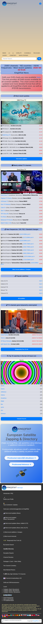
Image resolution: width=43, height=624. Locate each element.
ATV (2, 410)
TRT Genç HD (4, 213)
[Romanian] (3, 616)
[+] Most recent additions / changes (12, 532)
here (39, 77)
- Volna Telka (17, 561)
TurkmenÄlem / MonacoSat (30, 195)
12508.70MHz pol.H (28, 250)
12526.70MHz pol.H (28, 247)
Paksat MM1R (27, 198)
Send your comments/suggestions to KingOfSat (16, 509)
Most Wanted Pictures (9, 570)
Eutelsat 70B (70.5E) (17, 256)
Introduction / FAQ (8, 493)
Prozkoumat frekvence (21, 464)
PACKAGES (37, 53)
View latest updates (21, 158)
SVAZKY (4, 55)
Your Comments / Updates (10, 505)
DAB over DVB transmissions (11, 582)
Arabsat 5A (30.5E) (17, 259)
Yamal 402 (19, 217)
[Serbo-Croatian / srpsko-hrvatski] (38, 615)
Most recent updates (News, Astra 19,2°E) (16, 527)
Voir (40, 281)
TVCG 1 (3, 338)
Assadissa (3, 398)
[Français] (5, 615)
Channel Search (21, 418)
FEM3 (2, 401)
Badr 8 (17, 210)
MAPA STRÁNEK (23, 55)
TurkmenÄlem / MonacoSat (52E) (21, 262)
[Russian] (36, 615)
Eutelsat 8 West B (20, 207)
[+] (9, 53)
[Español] (17, 615)
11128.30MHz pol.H (25, 240)
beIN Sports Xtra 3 (6, 344)
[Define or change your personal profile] (40, 3)
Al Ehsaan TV (4, 201)
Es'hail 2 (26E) (15, 344)
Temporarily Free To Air (21, 349)
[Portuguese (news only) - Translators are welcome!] (15, 615)
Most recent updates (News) (12, 513)
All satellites (21, 298)
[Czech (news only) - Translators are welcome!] (24, 615)
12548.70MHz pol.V (28, 244)
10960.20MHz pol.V (28, 253)
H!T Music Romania (6, 341)
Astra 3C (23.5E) (10, 338)
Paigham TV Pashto (6, 198)
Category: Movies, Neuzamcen (11, 592)
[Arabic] (32, 615)
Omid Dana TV (5, 195)
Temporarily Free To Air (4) (14, 540)
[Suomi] (30, 615)
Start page (20, 487)
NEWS (4, 53)
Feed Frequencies (8, 597)
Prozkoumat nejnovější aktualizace (21, 458)
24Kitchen (3, 392)
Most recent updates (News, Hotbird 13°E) (16, 523)
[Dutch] (7, 615)
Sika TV (3, 210)
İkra (2, 404)
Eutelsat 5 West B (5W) (26, 147)
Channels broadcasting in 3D (13, 578)
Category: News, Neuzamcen (11, 590)
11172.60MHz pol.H (28, 237)
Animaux (3, 413)
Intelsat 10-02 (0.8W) (18, 341)
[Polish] (21, 615)
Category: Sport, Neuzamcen (11, 589)
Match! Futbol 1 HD (6, 223)
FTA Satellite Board (8, 600)
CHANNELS (27, 53)
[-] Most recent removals (9, 536)
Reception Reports (8, 553)
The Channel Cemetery (9, 565)
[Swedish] (11, 615)
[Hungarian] (5, 616)
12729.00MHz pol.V (28, 259)
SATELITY (19, 53)
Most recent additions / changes (21, 269)
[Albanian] (7, 616)
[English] (3, 615)
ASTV (2, 407)
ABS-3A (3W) (22, 135)
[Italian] (19, 615)
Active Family (4, 335)
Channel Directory (8, 557)
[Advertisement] (21, 28)
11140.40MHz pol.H (25, 234)
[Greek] (28, 615)
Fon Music (3, 217)
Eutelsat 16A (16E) (13, 234)
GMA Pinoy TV (6, 135)
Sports (2, 385)
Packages (6, 561)
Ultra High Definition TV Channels (16, 574)
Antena (3, 395)
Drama (2, 389)
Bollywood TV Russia (6, 220)
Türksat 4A (22, 213)
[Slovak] (26, 615)
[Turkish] (34, 615)
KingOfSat (35, 621)
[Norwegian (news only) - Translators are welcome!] (13, 615)
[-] (13, 53)
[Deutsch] (9, 615)
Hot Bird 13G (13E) (16, 125)
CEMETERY (13, 55)
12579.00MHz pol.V (29, 256)
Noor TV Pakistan (5, 204)
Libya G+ (3, 207)
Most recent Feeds (8, 599)
